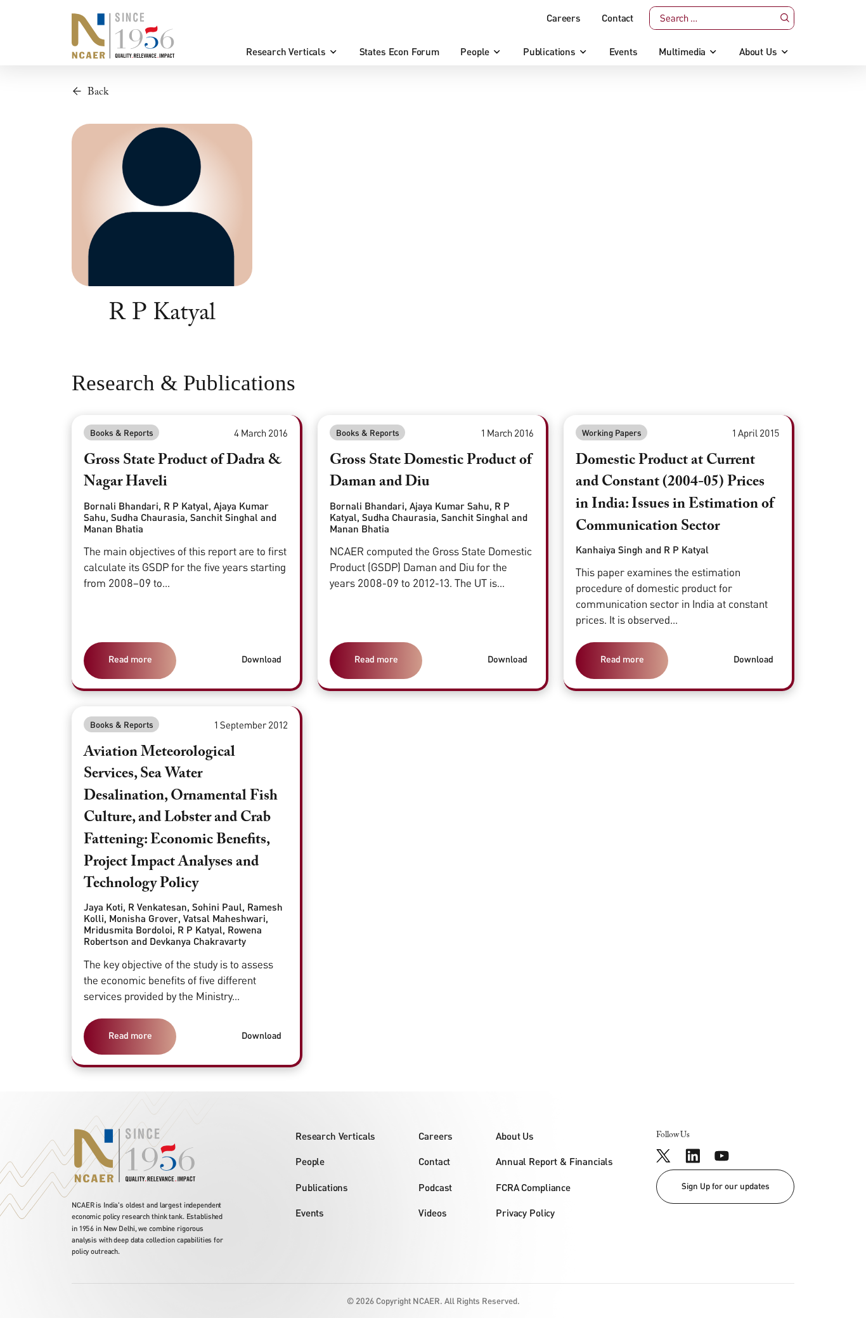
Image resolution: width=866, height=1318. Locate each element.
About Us (758, 51)
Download (261, 659)
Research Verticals (286, 51)
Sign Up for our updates (726, 1186)
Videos (432, 1212)
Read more (130, 659)
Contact (617, 18)
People (474, 51)
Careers (563, 18)
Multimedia (682, 51)
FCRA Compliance (533, 1187)
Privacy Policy (525, 1212)
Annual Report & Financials (554, 1161)
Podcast (435, 1187)
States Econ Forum (399, 51)
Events (623, 51)
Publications (549, 51)
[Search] (784, 17)
